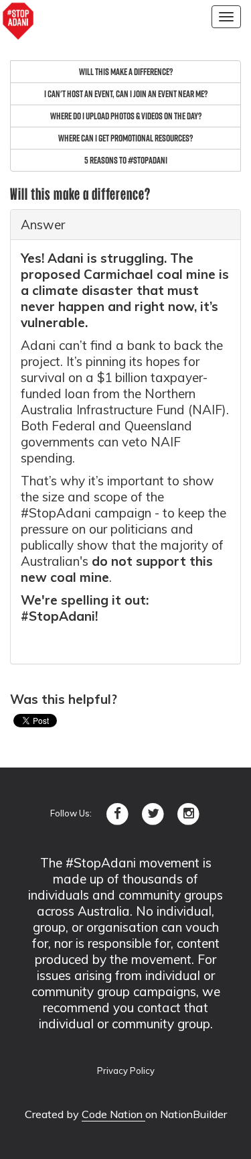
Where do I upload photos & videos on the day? (125, 116)
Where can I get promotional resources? (125, 138)
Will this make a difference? (126, 71)
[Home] (18, 21)
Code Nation (113, 1114)
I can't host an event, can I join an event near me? (125, 94)
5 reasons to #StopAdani (125, 160)
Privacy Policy (126, 1070)
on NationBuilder (186, 1114)
